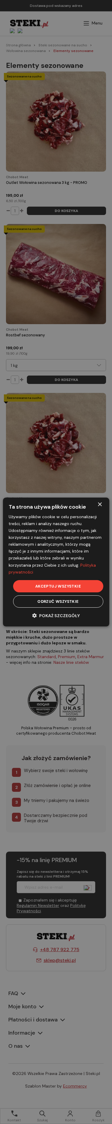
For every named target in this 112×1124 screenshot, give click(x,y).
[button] (56, 615)
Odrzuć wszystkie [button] (58, 601)
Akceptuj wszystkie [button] (58, 586)
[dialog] (56, 562)
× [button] (99, 504)
